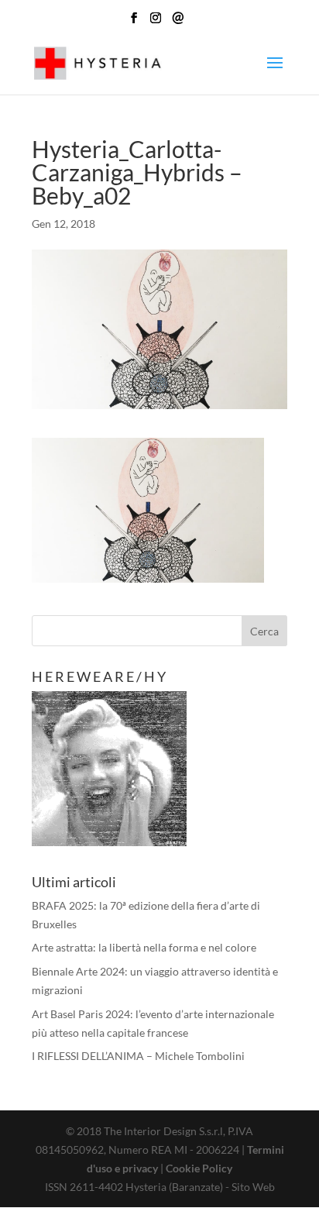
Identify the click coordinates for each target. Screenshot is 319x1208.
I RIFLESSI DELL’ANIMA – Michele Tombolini (138, 1055)
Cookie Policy (199, 1168)
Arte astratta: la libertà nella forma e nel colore (144, 947)
